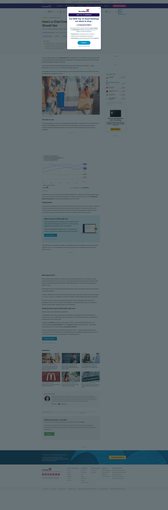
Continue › (84, 42)
